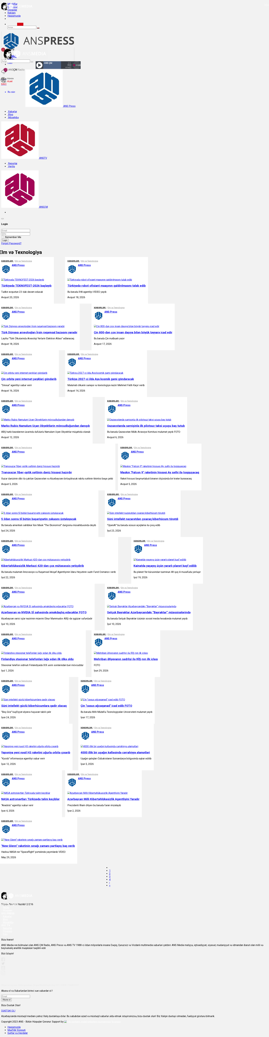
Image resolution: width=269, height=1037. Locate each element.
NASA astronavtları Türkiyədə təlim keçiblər (30, 799)
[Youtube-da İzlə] (3, 969)
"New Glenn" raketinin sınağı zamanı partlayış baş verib (38, 846)
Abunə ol (6, 1000)
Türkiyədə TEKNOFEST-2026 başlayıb (26, 285)
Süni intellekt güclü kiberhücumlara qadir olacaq (34, 705)
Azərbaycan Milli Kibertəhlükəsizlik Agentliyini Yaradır (103, 799)
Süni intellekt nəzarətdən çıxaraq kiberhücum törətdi (142, 519)
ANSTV (43, 157)
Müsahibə (13, 117)
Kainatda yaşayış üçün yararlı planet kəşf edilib (165, 566)
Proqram (7, 931)
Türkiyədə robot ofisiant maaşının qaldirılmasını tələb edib (106, 285)
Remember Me (13, 237)
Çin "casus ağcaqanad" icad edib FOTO (106, 705)
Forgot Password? (11, 243)
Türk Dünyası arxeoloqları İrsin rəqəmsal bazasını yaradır (39, 332)
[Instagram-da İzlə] (3, 974)
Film (5, 934)
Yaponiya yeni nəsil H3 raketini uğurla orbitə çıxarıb (35, 752)
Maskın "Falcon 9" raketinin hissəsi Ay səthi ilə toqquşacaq (159, 472)
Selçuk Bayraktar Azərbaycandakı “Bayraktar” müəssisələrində (149, 612)
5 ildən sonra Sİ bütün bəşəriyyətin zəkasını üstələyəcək (38, 519)
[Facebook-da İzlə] (3, 960)
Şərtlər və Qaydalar (17, 1033)
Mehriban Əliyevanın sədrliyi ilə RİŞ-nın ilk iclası (126, 659)
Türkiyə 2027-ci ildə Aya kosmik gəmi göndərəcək (100, 379)
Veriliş (11, 166)
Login (4, 240)
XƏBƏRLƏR (7, 261)
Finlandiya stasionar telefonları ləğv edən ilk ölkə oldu (37, 659)
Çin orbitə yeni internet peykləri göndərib (29, 379)
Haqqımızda (14, 15)
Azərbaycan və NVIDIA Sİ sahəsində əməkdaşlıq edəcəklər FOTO (44, 612)
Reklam (11, 12)
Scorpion (116, 1021)
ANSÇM (43, 206)
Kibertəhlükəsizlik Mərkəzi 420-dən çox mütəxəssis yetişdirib (42, 566)
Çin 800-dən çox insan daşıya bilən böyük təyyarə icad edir (133, 332)
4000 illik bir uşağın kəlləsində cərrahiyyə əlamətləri (115, 752)
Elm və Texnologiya (23, 261)
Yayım (6, 907)
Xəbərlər (12, 111)
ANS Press (69, 106)
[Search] (20, 24)
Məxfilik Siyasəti (16, 1030)
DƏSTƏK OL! (8, 1010)
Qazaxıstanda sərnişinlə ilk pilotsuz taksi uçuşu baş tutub (146, 426)
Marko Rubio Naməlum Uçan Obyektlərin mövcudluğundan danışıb (45, 426)
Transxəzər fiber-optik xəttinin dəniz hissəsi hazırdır (36, 472)
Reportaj (12, 163)
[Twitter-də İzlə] (3, 964)
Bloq (10, 114)
